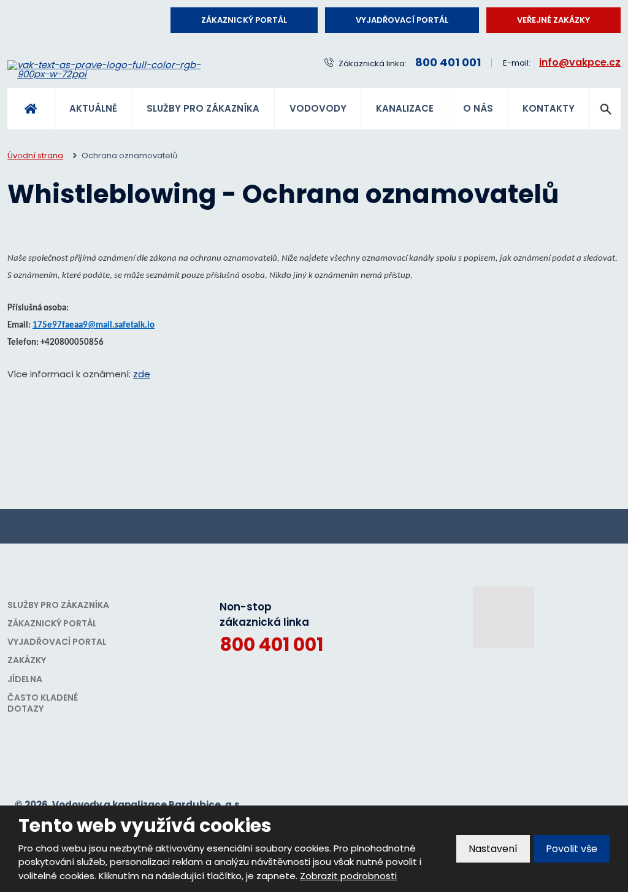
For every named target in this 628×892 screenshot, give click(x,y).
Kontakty (549, 108)
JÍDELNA (24, 679)
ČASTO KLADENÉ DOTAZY (42, 703)
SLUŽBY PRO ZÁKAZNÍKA (58, 605)
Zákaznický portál (244, 20)
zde (141, 373)
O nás (478, 108)
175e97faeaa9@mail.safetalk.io (94, 325)
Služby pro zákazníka (203, 108)
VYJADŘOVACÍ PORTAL (57, 642)
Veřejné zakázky (553, 20)
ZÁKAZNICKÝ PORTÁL (52, 623)
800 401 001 (271, 644)
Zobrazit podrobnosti (348, 875)
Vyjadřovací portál (402, 20)
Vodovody (318, 108)
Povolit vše (571, 849)
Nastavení (493, 849)
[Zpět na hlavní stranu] (119, 69)
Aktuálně (93, 108)
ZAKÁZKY (26, 660)
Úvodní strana (30, 108)
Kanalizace (405, 108)
